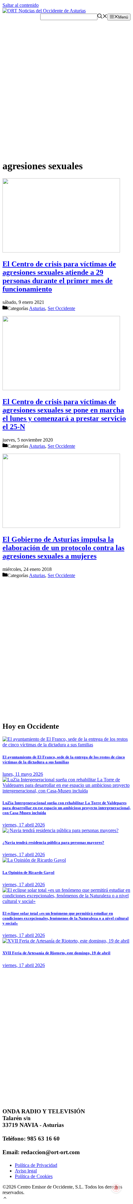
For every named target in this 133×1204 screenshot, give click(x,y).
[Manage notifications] (116, 1188)
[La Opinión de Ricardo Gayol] (34, 860)
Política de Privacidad (36, 1165)
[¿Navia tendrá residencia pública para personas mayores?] (60, 830)
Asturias (37, 308)
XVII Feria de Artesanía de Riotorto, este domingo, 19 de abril (56, 953)
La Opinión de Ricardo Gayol (28, 872)
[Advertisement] (66, 86)
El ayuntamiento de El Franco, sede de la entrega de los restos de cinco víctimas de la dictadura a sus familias (63, 759)
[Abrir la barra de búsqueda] (102, 16)
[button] (4, 1198)
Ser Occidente (61, 308)
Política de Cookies (34, 1176)
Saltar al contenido (20, 5)
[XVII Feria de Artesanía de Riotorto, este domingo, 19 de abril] (65, 940)
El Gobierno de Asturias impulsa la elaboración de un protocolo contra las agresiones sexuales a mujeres (63, 547)
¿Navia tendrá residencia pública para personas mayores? (53, 842)
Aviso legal (26, 1170)
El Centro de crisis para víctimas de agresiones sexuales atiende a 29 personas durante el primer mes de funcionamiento (59, 276)
